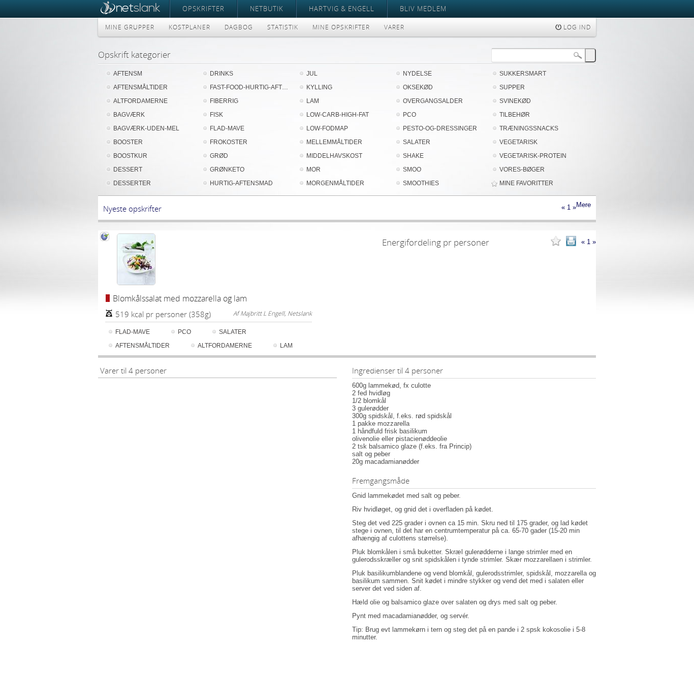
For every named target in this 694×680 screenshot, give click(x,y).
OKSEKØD (418, 87)
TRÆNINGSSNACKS (528, 128)
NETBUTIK (266, 8)
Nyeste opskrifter (132, 208)
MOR (313, 169)
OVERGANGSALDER (433, 101)
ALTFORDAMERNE (140, 101)
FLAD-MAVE (227, 128)
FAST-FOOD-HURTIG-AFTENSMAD (250, 87)
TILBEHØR (514, 114)
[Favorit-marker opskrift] (556, 242)
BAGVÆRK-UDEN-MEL (146, 128)
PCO (409, 114)
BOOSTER (128, 142)
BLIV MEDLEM (423, 8)
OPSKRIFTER (203, 8)
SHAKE (413, 155)
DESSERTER (132, 183)
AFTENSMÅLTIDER (140, 87)
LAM (312, 101)
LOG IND (576, 27)
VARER (394, 27)
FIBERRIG (224, 101)
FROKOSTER (228, 142)
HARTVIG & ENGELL (341, 8)
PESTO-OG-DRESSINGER (440, 128)
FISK (216, 114)
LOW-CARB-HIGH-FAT (337, 114)
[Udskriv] (571, 242)
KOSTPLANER (189, 27)
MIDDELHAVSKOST (334, 155)
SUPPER (512, 87)
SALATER (416, 142)
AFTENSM (127, 73)
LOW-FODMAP (327, 128)
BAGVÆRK (129, 114)
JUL (312, 73)
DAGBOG (239, 27)
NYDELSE (417, 73)
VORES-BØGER (522, 169)
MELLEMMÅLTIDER (334, 142)
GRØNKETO (227, 169)
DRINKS (221, 73)
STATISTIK (282, 27)
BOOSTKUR (130, 155)
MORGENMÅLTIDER (335, 183)
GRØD (219, 155)
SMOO (412, 169)
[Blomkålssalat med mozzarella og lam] (136, 259)
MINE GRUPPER (129, 27)
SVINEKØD (515, 101)
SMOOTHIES (421, 183)
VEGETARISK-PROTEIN (532, 155)
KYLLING (319, 87)
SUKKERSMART (522, 73)
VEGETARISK (518, 142)
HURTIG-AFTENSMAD (241, 183)
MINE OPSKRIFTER (341, 27)
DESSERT (127, 169)
